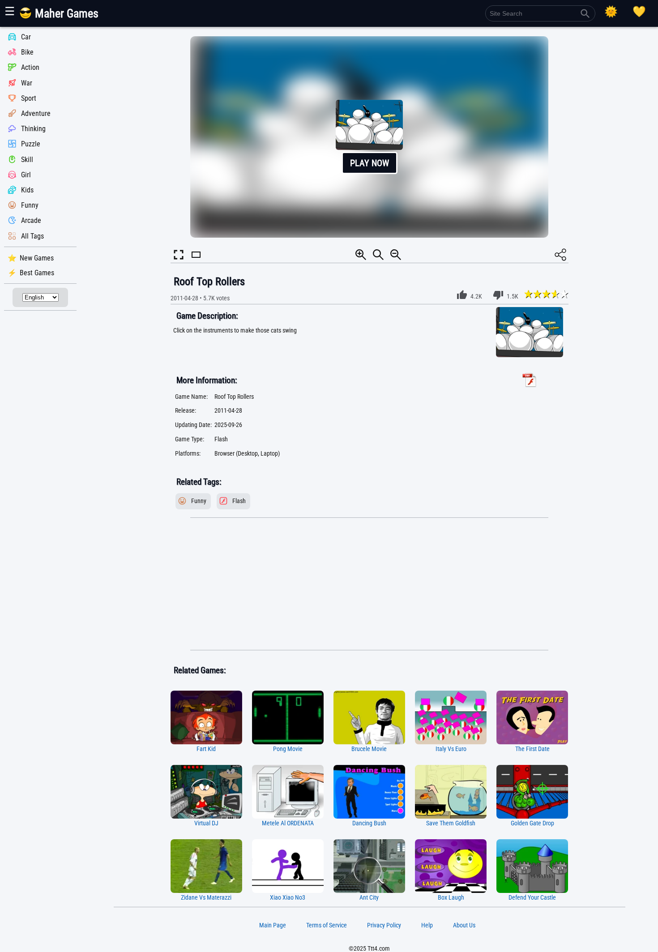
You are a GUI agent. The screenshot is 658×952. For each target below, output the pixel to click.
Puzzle (30, 144)
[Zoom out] (396, 255)
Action (30, 68)
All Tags (32, 236)
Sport (28, 98)
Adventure (36, 113)
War (26, 83)
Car (26, 37)
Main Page (272, 925)
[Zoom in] (361, 255)
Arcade (31, 221)
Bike (27, 52)
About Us (464, 925)
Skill (27, 159)
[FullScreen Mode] (179, 255)
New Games (37, 258)
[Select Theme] (611, 11)
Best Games (37, 273)
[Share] (560, 255)
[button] (369, 137)
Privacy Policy (384, 925)
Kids (27, 190)
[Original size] (378, 255)
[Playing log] (639, 11)
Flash (239, 501)
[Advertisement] (369, 584)
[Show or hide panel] (196, 262)
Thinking (33, 128)
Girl (26, 175)
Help (427, 925)
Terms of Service (326, 925)
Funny (29, 205)
